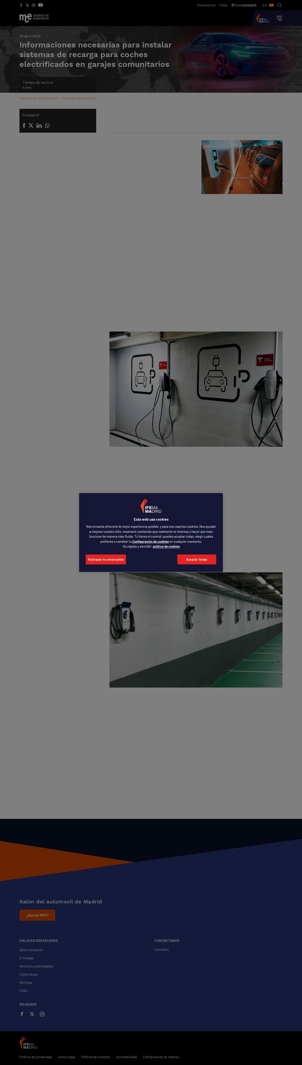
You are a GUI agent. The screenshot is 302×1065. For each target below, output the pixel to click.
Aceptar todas (196, 559)
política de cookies (166, 546)
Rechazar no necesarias (106, 559)
